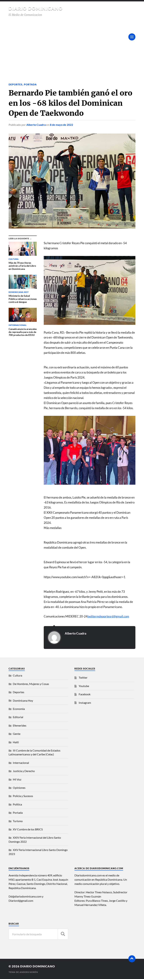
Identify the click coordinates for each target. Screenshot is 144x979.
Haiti (16, 742)
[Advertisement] (72, 43)
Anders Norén (28, 972)
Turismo (18, 821)
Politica (17, 804)
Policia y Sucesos (23, 796)
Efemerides (19, 725)
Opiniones (19, 787)
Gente (16, 733)
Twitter (83, 677)
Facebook (84, 694)
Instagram (85, 702)
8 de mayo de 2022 (61, 124)
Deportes (15, 84)
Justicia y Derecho (24, 771)
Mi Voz (17, 779)
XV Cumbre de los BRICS (28, 829)
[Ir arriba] (131, 958)
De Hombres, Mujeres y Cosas (31, 683)
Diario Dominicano (36, 8)
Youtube (84, 686)
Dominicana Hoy (23, 700)
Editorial (18, 717)
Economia (19, 708)
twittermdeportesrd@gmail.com (108, 616)
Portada (30, 84)
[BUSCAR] (63, 934)
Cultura (17, 675)
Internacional (21, 762)
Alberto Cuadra (36, 124)
